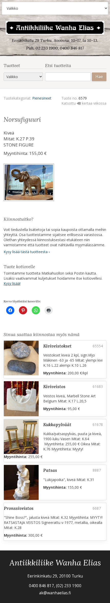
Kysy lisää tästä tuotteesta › (27, 251)
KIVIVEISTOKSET (57, 346)
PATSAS (50, 470)
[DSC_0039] (29, 183)
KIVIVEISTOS (54, 386)
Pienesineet (41, 98)
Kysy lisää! (12, 283)
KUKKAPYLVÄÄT (57, 424)
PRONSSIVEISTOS (19, 508)
